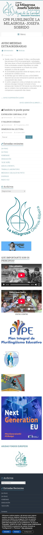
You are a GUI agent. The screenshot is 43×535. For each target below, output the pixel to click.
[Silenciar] (36, 285)
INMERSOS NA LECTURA (12, 129)
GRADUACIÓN (6, 159)
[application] (21, 275)
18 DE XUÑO (5, 162)
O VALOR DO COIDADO (10, 122)
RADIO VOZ (5, 180)
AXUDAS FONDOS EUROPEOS (14, 446)
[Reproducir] (4, 285)
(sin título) (4, 148)
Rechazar (16, 532)
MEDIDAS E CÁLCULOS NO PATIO (12, 173)
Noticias (22, 51)
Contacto (4, 511)
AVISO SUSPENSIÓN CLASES (12, 98)
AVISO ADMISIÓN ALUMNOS (31, 103)
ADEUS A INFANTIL (8, 166)
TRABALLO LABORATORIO (10, 169)
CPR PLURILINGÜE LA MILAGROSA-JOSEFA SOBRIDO (21, 23)
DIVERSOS (5, 176)
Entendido (6, 532)
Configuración (28, 532)
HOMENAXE (5, 155)
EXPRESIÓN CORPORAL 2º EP (14, 114)
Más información (27, 528)
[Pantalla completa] (39, 285)
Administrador (8, 51)
